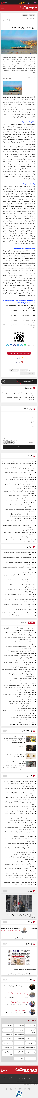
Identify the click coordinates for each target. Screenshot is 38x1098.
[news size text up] (4, 78)
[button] (22, 938)
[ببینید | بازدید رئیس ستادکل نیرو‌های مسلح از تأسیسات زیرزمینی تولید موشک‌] (19, 903)
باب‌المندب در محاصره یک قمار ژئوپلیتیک (18, 928)
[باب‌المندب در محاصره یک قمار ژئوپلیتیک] (33, 930)
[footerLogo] (25, 1070)
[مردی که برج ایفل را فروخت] (31, 748)
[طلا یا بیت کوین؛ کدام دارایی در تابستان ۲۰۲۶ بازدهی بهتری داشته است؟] (31, 756)
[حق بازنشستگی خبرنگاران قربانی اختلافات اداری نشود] (32, 995)
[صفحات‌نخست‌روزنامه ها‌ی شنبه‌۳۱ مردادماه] (19, 957)
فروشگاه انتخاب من (7, 1039)
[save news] (10, 20)
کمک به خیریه (20, 1043)
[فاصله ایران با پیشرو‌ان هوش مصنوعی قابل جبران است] (32, 1012)
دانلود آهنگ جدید (19, 1034)
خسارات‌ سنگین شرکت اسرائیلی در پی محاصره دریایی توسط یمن (18, 394)
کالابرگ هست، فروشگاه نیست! (19, 742)
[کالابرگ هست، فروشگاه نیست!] (31, 739)
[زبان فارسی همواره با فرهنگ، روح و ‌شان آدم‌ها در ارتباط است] (32, 987)
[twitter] (18, 345)
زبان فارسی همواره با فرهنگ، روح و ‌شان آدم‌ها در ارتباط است (15, 987)
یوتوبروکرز (21, 1026)
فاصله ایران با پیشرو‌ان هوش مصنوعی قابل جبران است (16, 1013)
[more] (5, 731)
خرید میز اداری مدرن (8, 1053)
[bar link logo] (4, 3)
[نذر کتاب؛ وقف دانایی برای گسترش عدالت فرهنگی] (32, 1004)
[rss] (8, 1089)
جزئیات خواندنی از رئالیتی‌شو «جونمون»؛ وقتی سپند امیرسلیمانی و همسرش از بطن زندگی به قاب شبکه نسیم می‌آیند (14, 768)
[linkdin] (11, 345)
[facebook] (14, 345)
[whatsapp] (25, 345)
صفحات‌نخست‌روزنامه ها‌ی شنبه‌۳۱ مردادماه (25, 969)
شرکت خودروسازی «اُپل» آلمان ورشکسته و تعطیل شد (20, 397)
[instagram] (12, 1089)
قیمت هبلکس (31, 1052)
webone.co (21, 1039)
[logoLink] (28, 8)
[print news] (4, 20)
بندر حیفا (23, 370)
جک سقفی (21, 1052)
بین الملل (32, 15)
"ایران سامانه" (26, 1084)
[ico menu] (3, 8)
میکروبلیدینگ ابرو (8, 1043)
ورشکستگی (14, 370)
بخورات (10, 1030)
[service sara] (29, 3)
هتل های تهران (31, 1043)
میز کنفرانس (21, 1059)
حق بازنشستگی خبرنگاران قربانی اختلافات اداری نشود (16, 998)
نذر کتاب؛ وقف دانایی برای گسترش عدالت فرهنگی (17, 1005)
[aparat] (26, 1089)
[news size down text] (10, 78)
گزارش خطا (18, 358)
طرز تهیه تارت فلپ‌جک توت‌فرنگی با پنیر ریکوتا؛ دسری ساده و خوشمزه (19, 616)
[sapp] (30, 1089)
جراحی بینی (9, 1026)
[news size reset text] (7, 78)
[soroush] (7, 345)
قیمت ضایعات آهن (30, 1048)
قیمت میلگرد (32, 1059)
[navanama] (35, 3)
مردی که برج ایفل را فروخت (19, 747)
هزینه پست (21, 1030)
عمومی (25, 15)
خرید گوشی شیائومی (32, 1031)
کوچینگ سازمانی (8, 1048)
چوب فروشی (32, 1026)
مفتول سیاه (21, 1048)
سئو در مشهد (9, 1034)
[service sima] (25, 3)
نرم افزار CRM (31, 1039)
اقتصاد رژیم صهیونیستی (27, 374)
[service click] (20, 3)
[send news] (7, 20)
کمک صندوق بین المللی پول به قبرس (25, 400)
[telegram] (21, 345)
